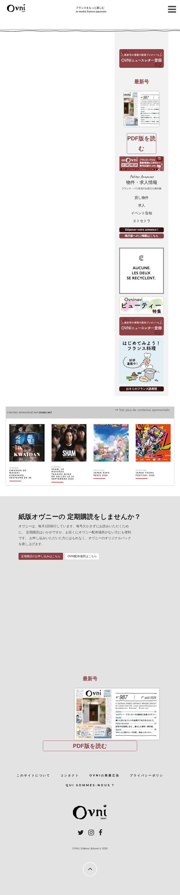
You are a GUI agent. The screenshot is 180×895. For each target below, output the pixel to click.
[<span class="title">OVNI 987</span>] (141, 109)
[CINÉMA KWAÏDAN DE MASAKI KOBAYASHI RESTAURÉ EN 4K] (20, 482)
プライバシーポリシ (147, 775)
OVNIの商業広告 (104, 775)
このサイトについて (33, 775)
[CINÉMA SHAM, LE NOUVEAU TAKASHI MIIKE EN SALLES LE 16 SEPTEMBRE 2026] (63, 482)
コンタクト (69, 775)
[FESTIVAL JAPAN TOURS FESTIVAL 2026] (147, 482)
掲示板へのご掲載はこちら (141, 235)
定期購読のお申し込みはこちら (40, 556)
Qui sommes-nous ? (90, 785)
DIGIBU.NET (45, 412)
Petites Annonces (141, 182)
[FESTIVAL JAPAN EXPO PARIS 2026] (105, 482)
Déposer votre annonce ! (141, 229)
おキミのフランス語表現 (141, 388)
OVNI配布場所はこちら (82, 556)
